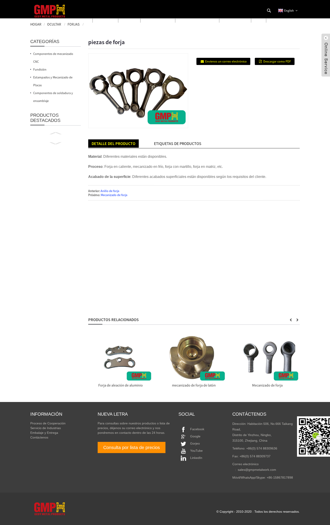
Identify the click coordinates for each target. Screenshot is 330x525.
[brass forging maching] (194, 358)
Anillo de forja (110, 191)
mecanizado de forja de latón (194, 385)
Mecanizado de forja (114, 195)
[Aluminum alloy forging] (120, 358)
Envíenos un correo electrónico (226, 61)
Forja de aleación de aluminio (120, 385)
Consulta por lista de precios (131, 447)
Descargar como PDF (277, 61)
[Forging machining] (267, 358)
